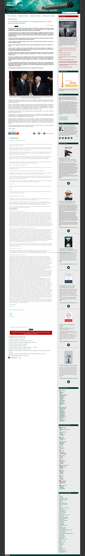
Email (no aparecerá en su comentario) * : (17, 309)
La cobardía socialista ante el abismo (15, 344)
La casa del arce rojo (62, 531)
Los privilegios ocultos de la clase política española (18, 340)
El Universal (62, 472)
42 (19, 357)
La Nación (61, 399)
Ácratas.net (61, 496)
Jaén (60, 418)
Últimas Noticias (62, 488)
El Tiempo (61, 445)
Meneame (60, 542)
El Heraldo (61, 444)
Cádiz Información (63, 408)
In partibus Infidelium (62, 528)
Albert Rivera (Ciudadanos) (63, 498)
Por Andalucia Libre (62, 548)
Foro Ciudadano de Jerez (63, 525)
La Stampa (61, 463)
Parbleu (60, 546)
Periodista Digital (62, 403)
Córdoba (61, 409)
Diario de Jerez (62, 411)
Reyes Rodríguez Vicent (63, 550)
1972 (60, 495)
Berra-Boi (60, 502)
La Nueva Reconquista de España (14, 345)
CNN (60, 451)
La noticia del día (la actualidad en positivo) (66, 533)
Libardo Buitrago (61, 535)
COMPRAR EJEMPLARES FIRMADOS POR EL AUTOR (68, 179)
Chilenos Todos (61, 513)
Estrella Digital (62, 396)
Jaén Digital (61, 419)
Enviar (41, 133)
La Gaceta (61, 398)
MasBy (60, 540)
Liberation (61, 458)
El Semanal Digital (63, 395)
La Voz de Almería (62, 420)
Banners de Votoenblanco (63, 118)
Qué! (60, 405)
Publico (61, 483)
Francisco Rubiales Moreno (67, 126)
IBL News (61, 397)
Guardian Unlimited (63, 467)
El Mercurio (61, 438)
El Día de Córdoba (62, 413)
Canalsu (60, 506)
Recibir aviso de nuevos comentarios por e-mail (19, 327)
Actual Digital (61, 497)
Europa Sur (61, 414)
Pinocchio (60, 547)
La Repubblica (62, 462)
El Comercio (62, 477)
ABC (60, 391)
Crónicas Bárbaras (62, 511)
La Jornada (61, 473)
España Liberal (61, 521)
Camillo (60, 505)
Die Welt (61, 428)
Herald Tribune (62, 452)
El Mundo (61, 393)
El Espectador (62, 443)
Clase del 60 (61, 509)
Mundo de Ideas (61, 543)
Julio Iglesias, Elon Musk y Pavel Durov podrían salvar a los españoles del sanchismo (24, 353)
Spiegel (61, 430)
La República (62, 479)
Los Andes (61, 435)
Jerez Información (63, 417)
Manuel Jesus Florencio (63, 539)
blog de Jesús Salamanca (63, 504)
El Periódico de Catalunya (64, 394)
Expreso (61, 478)
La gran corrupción (62, 532)
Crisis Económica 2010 (63, 510)
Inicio (36, 133)
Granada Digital (62, 415)
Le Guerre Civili (61, 534)
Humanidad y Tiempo (62, 527)
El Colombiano (62, 442)
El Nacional (61, 486)
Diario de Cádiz (62, 410)
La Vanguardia (62, 401)
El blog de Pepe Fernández (63, 518)
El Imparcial (61, 471)
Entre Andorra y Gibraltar (63, 520)
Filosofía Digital (61, 524)
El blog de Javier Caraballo (63, 517)
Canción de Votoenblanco (63, 119)
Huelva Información (63, 416)
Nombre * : (11, 306)
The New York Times (63, 453)
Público (61, 404)
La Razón (61, 433)
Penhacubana (62, 448)
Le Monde (61, 457)
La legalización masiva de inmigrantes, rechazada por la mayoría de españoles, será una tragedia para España (29, 350)
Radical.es (60, 549)
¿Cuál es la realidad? (62, 512)
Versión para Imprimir (49, 133)
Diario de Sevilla (62, 412)
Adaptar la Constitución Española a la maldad (16, 348)
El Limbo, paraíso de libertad (13, 339)
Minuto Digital (62, 402)
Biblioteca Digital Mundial (63, 503)
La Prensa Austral (63, 439)
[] (60, 177)
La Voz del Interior (62, 434)
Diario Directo (62, 392)
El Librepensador (62, 519)
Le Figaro (61, 456)
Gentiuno (60, 526)
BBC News (61, 466)
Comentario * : (12, 316)
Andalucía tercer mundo (63, 499)
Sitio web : (11, 313)
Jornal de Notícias (63, 482)
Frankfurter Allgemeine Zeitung (65, 429)
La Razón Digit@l (62, 400)
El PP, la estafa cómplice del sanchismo (15, 355)
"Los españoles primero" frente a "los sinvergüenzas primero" (20, 347)
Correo (61, 476)
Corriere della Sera (63, 461)
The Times (61, 468)
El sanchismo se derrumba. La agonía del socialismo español (19, 342)
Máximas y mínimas (62, 541)
